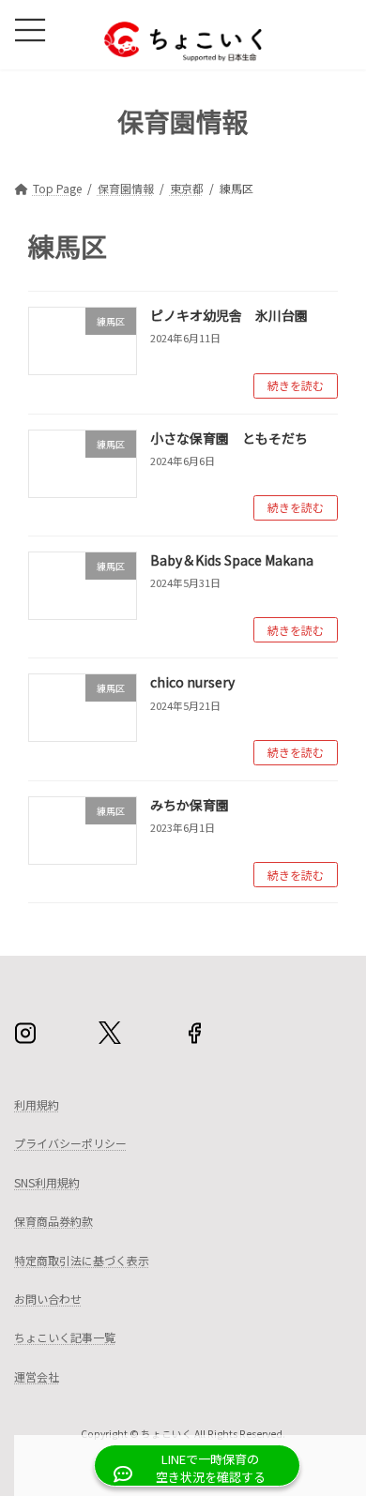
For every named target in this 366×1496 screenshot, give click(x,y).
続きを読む (295, 385)
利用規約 (36, 1104)
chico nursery (192, 681)
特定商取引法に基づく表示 (81, 1260)
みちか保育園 (189, 804)
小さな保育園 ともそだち (229, 438)
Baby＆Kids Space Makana (231, 560)
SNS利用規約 (47, 1182)
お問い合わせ (48, 1299)
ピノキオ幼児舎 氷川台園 (229, 315)
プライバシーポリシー (70, 1143)
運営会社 (36, 1376)
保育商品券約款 (53, 1221)
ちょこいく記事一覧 (64, 1338)
